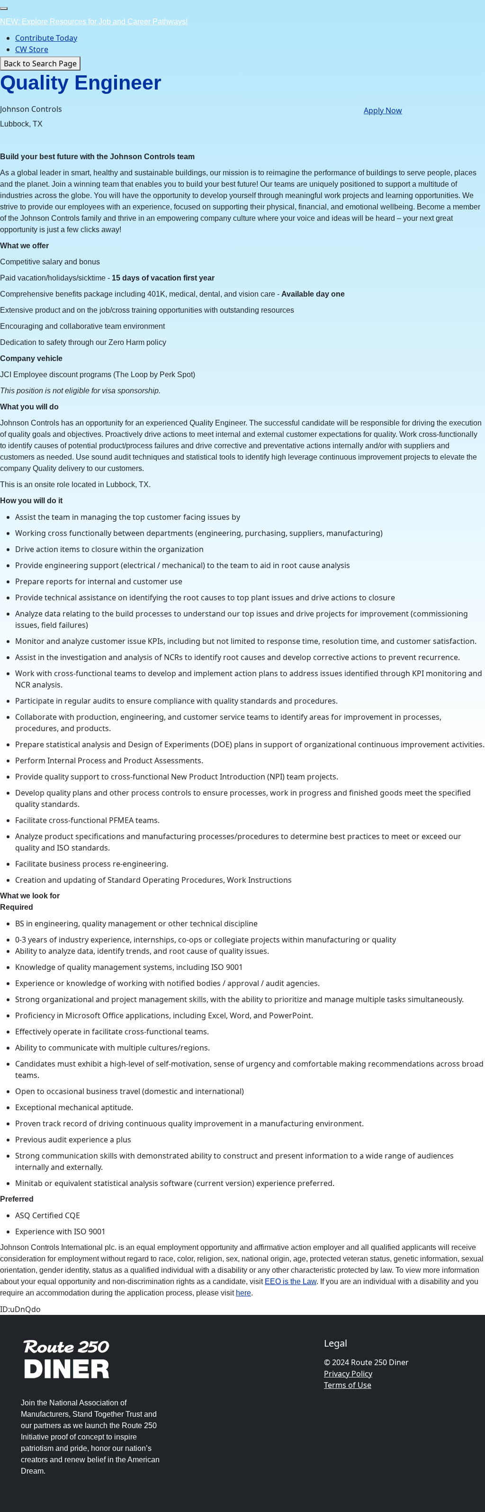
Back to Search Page (40, 63)
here (243, 1293)
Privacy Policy (348, 1373)
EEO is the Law (290, 1281)
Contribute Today (46, 38)
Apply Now (383, 110)
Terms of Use (347, 1385)
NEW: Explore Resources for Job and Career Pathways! (94, 22)
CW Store (31, 49)
